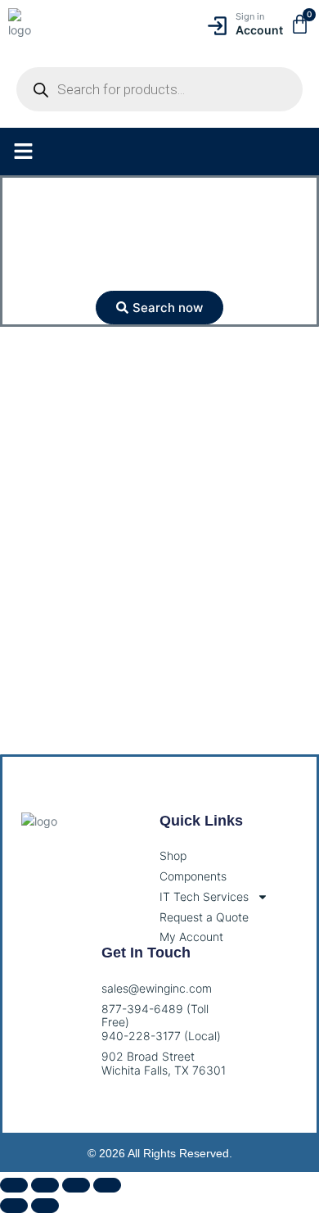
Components (193, 876)
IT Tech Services (204, 896)
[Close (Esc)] (107, 1185)
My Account (191, 937)
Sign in (250, 16)
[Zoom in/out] (14, 1185)
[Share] (76, 1185)
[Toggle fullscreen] (45, 1185)
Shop (173, 855)
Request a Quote (204, 917)
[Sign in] (217, 26)
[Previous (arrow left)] (14, 1205)
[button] (23, 151)
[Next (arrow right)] (45, 1205)
